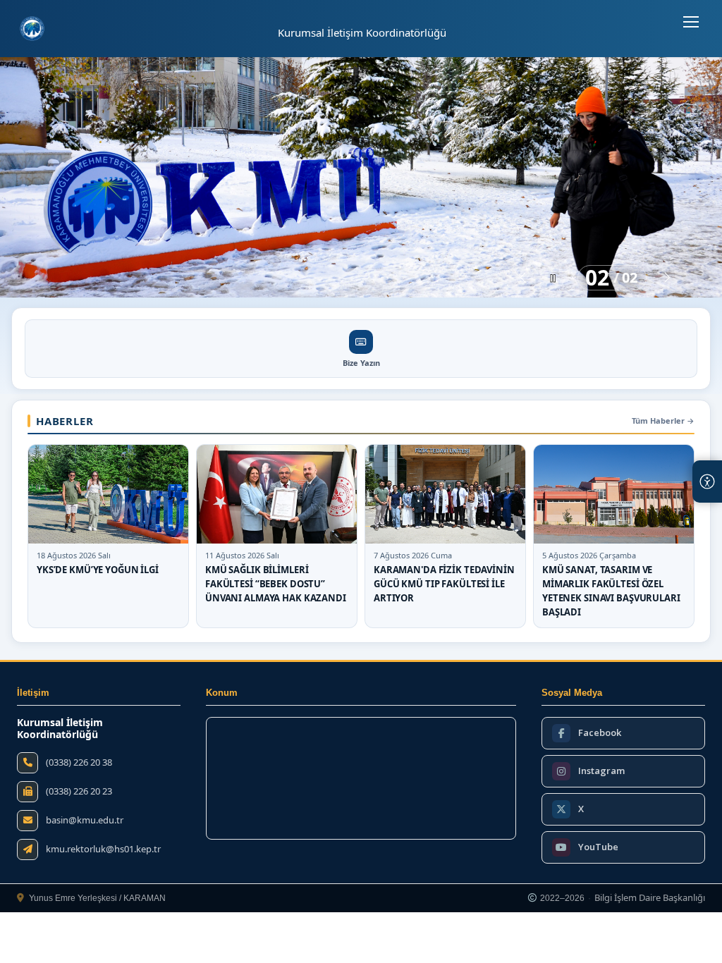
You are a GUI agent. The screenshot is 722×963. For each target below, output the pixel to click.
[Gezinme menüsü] (691, 22)
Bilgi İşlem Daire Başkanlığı (649, 898)
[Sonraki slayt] (667, 277)
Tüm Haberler (663, 420)
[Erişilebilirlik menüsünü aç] (707, 481)
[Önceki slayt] (523, 277)
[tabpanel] (361, 177)
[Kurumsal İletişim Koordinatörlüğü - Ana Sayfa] (32, 28)
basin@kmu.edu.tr (84, 820)
